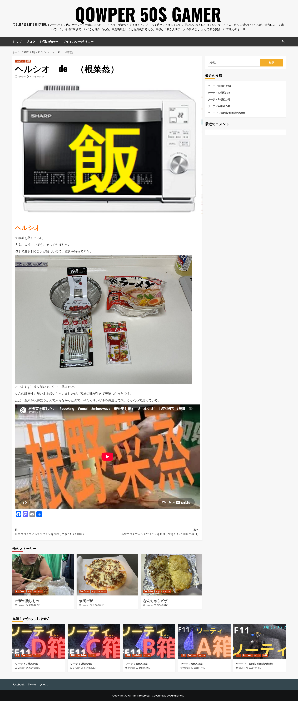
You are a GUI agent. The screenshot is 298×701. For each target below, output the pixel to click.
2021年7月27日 (37, 76)
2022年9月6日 (144, 667)
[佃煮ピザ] (107, 574)
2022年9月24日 (34, 667)
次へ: (160, 531)
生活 (265, 655)
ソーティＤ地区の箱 (219, 85)
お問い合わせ (49, 41)
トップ (17, 41)
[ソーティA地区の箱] (204, 641)
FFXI (17, 655)
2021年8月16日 (99, 605)
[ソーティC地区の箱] (94, 641)
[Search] (283, 41)
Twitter (32, 684)
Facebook (18, 684)
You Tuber (20, 591)
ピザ (29, 591)
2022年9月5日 (199, 667)
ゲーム (36, 655)
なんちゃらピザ (155, 600)
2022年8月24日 (255, 667)
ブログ (30, 41)
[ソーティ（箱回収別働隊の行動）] (259, 641)
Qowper (22, 76)
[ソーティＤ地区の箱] (38, 641)
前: (50, 531)
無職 (28, 61)
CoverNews (159, 695)
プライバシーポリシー (78, 41)
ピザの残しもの (27, 600)
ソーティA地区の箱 (219, 106)
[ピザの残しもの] (43, 574)
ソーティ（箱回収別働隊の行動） (227, 112)
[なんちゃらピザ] (171, 574)
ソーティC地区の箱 (219, 92)
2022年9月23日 (90, 667)
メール (44, 684)
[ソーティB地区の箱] (149, 641)
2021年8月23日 (34, 605)
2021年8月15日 (162, 605)
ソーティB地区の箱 (219, 99)
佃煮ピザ (86, 600)
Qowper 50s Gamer (148, 14)
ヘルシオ (20, 61)
